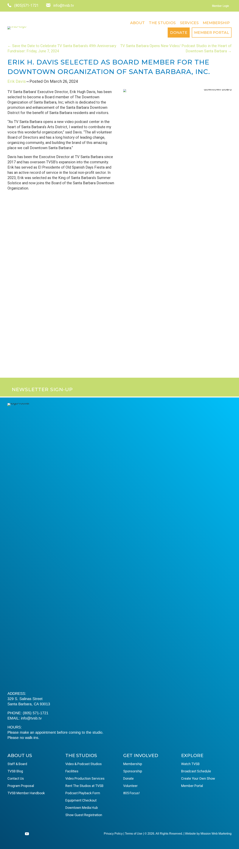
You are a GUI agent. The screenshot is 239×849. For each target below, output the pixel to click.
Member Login (220, 6)
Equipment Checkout (81, 800)
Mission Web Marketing (216, 833)
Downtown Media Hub (81, 808)
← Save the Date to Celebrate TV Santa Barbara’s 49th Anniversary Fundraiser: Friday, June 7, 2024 (61, 48)
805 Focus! (131, 793)
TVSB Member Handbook (26, 793)
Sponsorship (132, 771)
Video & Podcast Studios (83, 764)
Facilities (71, 771)
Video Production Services (85, 778)
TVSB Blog (15, 771)
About (137, 23)
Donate (178, 32)
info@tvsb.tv (31, 718)
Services (189, 23)
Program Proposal (20, 786)
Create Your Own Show (198, 778)
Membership (216, 23)
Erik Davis (16, 81)
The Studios (162, 23)
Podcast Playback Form (82, 793)
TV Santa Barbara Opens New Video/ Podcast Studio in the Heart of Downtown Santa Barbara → (176, 48)
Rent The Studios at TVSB (84, 786)
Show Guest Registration (83, 815)
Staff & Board (17, 764)
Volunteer (130, 786)
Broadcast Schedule (196, 771)
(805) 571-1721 (35, 713)
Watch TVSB (190, 764)
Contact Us (15, 778)
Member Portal (211, 32)
